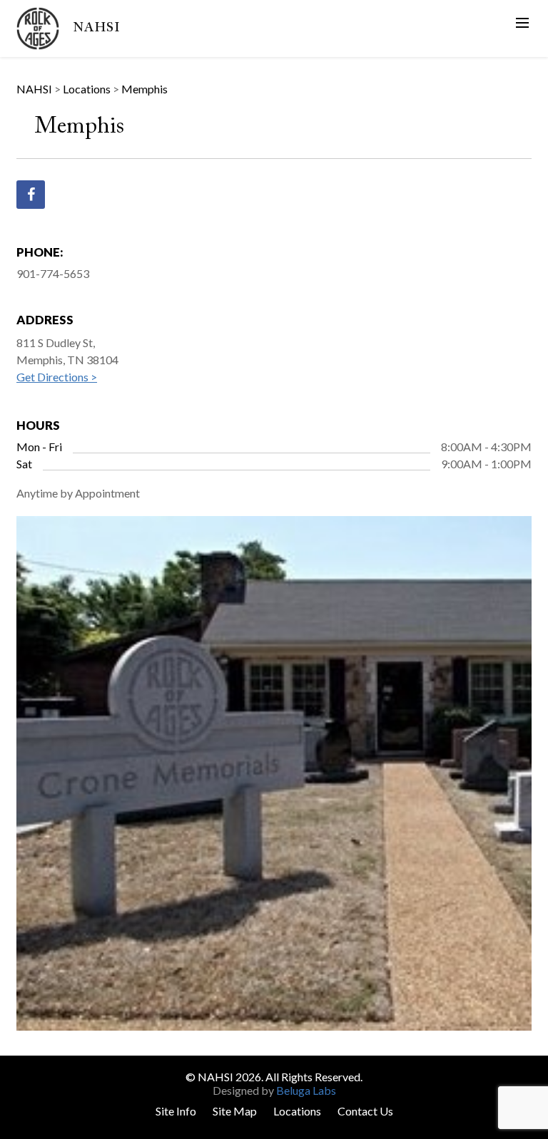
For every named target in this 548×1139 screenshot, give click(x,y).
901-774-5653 (52, 273)
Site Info (176, 1111)
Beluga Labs (306, 1090)
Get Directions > (56, 376)
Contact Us (365, 1111)
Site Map (235, 1111)
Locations (297, 1111)
